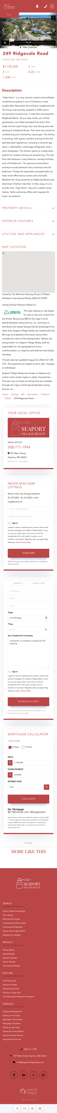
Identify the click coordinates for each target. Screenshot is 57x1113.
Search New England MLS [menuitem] (14, 931)
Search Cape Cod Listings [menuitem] (14, 911)
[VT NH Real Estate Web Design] (28, 1092)
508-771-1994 (45, 6)
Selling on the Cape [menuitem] (11, 1028)
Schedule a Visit (39, 583)
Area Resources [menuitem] (9, 981)
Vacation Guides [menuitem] (10, 985)
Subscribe (28, 553)
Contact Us (12, 461)
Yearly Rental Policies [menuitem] (12, 1040)
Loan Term (14, 741)
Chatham (45, 394)
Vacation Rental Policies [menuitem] (13, 1036)
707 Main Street (30, 1056)
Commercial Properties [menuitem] (12, 927)
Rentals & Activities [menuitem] (11, 989)
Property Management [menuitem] (12, 1012)
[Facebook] (14, 1075)
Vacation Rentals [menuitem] (10, 958)
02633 (8, 398)
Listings (14, 394)
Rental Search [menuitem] (9, 950)
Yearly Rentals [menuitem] (9, 954)
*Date (10, 613)
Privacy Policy (26, 542)
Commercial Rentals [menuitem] (11, 966)
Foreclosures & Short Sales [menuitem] (14, 923)
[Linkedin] (24, 1075)
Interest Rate (15, 782)
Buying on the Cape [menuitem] (11, 1016)
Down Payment (15, 769)
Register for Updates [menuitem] (11, 935)
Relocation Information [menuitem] (12, 1020)
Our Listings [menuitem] (8, 915)
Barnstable (32, 394)
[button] (4, 30)
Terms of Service (20, 713)
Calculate (28, 799)
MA (23, 394)
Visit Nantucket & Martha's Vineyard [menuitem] (18, 997)
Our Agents (23, 461)
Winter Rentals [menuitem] (9, 962)
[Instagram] (43, 1075)
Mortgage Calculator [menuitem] (12, 1024)
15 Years (28, 747)
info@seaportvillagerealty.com (30, 1062)
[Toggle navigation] (52, 6)
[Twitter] (33, 1075)
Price (10, 757)
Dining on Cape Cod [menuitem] (12, 993)
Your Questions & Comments (20, 636)
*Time (10, 624)
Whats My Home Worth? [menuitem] (13, 1032)
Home (5, 394)
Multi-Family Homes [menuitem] (11, 919)
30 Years (15, 747)
